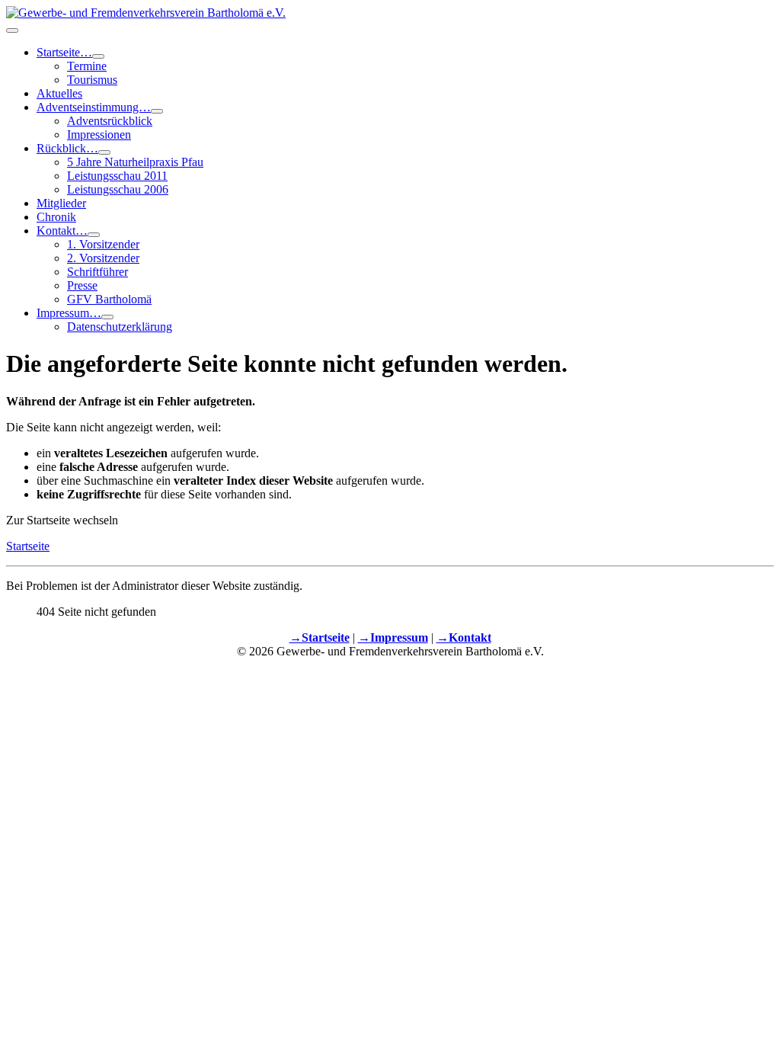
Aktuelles (59, 93)
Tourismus (92, 79)
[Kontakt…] (94, 234)
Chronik (56, 216)
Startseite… (64, 52)
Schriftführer (97, 271)
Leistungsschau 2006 (117, 189)
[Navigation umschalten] (12, 30)
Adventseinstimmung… (94, 107)
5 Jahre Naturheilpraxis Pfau (135, 161)
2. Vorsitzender (103, 257)
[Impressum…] (107, 317)
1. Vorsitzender (103, 244)
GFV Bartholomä (109, 299)
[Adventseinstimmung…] (157, 111)
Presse (82, 285)
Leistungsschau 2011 (117, 175)
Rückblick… (67, 148)
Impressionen (99, 134)
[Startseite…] (98, 56)
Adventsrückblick (109, 120)
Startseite (28, 546)
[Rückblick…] (104, 152)
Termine (87, 65)
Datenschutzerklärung (119, 326)
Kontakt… (62, 230)
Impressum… (69, 312)
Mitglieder (61, 203)
